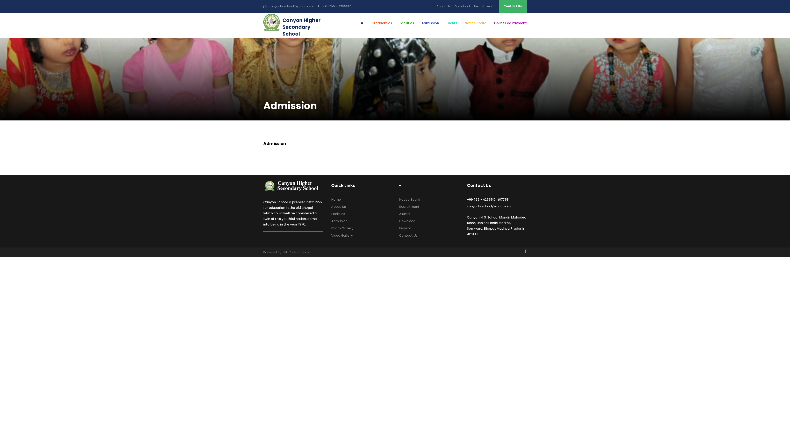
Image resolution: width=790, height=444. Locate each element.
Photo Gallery (342, 228)
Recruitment (483, 6)
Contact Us (512, 6)
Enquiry (405, 228)
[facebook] (525, 251)
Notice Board (476, 23)
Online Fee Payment (510, 23)
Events (451, 23)
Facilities (407, 23)
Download (462, 6)
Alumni (404, 214)
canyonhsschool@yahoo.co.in (489, 206)
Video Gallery (342, 235)
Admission (430, 23)
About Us (444, 6)
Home (336, 199)
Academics (382, 23)
